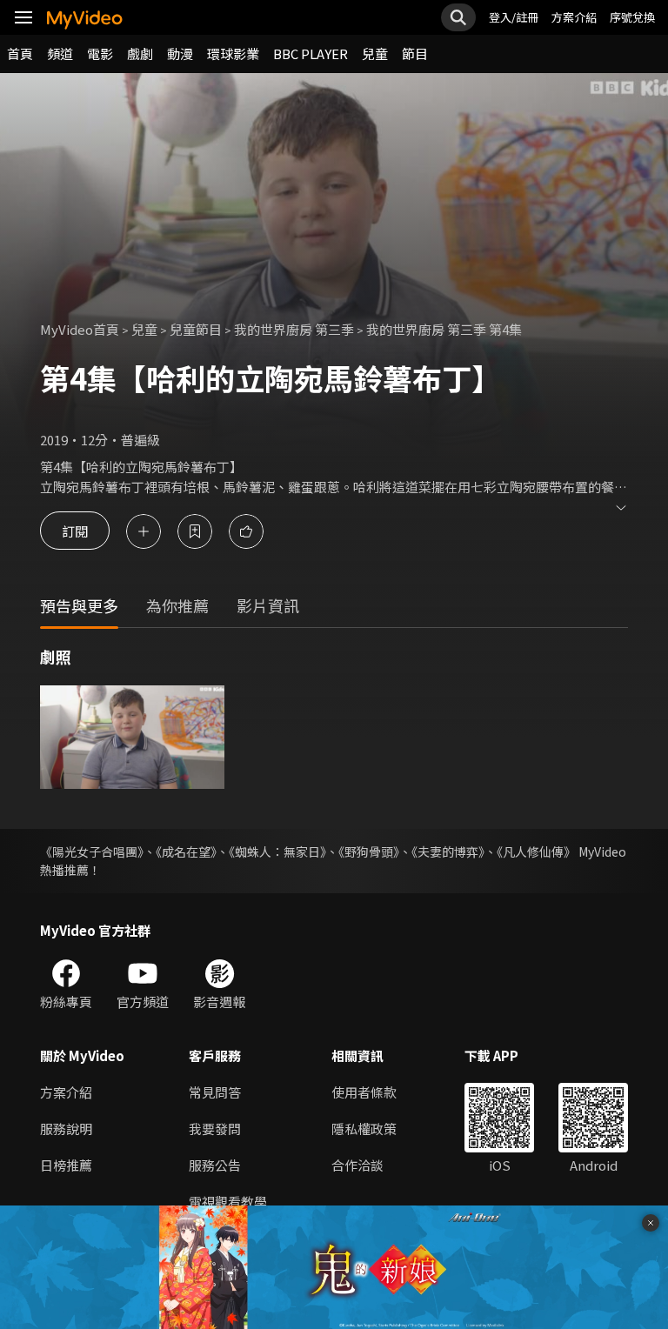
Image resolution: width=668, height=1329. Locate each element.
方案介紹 (574, 17)
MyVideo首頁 (79, 329)
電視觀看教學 (228, 1201)
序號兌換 (632, 17)
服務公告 (215, 1165)
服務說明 (66, 1128)
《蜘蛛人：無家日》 (277, 851)
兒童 (375, 53)
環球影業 (233, 53)
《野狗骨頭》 (368, 851)
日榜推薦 (66, 1165)
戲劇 (140, 53)
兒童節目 (196, 329)
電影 (100, 53)
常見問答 (215, 1092)
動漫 (180, 53)
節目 (415, 53)
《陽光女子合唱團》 (92, 851)
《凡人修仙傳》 (536, 851)
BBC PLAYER (310, 53)
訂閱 (75, 531)
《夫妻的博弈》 (447, 851)
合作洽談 (357, 1165)
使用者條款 (364, 1092)
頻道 (60, 53)
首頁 (20, 53)
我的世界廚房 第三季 (294, 329)
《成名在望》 (186, 851)
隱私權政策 (364, 1128)
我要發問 (215, 1128)
